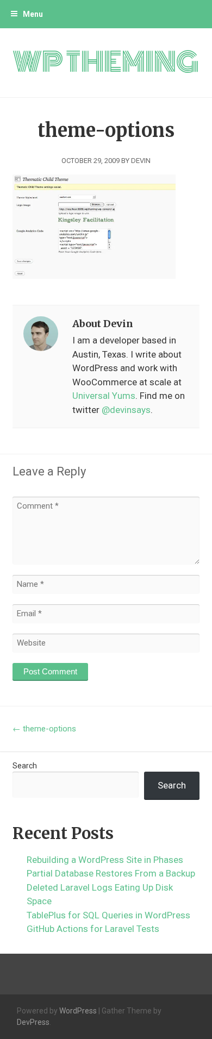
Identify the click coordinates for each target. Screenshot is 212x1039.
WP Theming (106, 62)
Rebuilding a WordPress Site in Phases (105, 859)
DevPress (33, 1022)
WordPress (78, 1010)
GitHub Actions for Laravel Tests (93, 928)
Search (25, 765)
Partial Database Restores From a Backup (111, 873)
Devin (141, 161)
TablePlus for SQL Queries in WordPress (108, 915)
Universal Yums (103, 395)
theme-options (44, 729)
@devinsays (126, 409)
